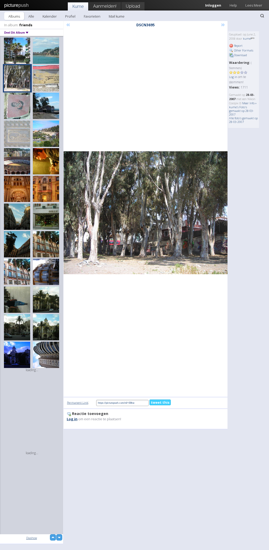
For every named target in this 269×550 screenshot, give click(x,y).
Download (240, 55)
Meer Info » (249, 103)
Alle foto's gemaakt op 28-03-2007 (243, 120)
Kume (78, 6)
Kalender (50, 16)
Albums (14, 16)
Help (233, 5)
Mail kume (117, 16)
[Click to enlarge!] (145, 212)
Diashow (31, 538)
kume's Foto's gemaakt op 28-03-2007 (241, 110)
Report (237, 46)
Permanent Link (77, 402)
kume (247, 38)
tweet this (160, 402)
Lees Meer (253, 5)
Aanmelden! (104, 6)
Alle (31, 16)
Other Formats (243, 50)
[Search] (262, 16)
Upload (133, 6)
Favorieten (92, 16)
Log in (233, 77)
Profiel (70, 16)
